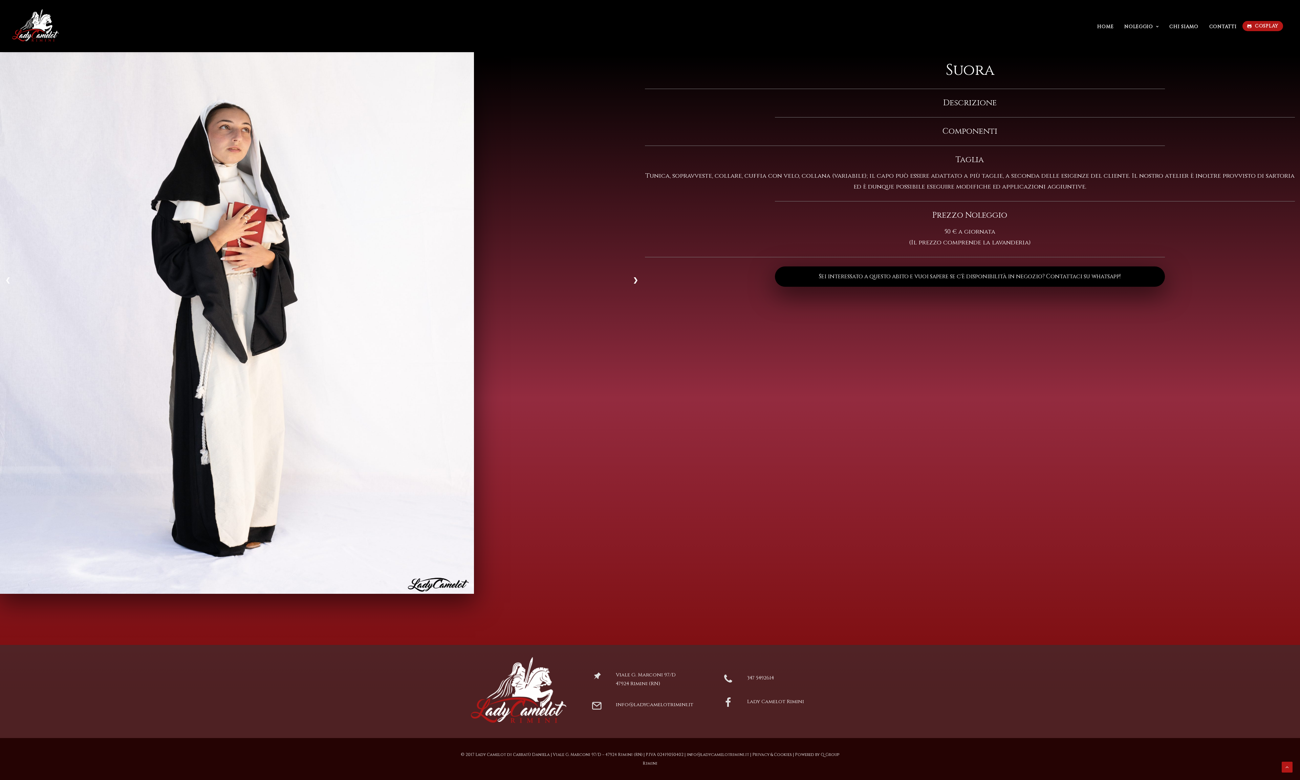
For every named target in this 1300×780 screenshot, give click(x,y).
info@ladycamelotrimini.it (654, 704)
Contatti (1223, 26)
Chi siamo (1183, 26)
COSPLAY (1266, 26)
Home (1105, 26)
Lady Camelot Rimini (775, 701)
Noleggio (1138, 26)
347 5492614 (760, 677)
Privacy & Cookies (772, 754)
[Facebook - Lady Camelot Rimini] (728, 705)
